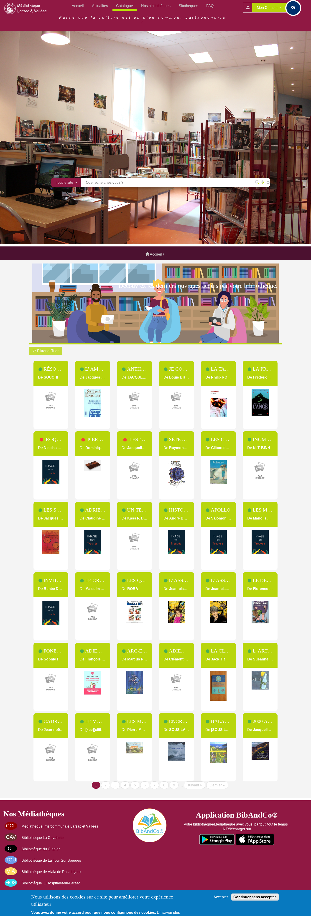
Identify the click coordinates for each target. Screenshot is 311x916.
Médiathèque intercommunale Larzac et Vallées (59, 826)
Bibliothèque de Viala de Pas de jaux (51, 872)
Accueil (78, 6)
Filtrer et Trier (47, 351)
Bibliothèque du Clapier (40, 849)
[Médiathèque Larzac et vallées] (25, 8)
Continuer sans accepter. (255, 897)
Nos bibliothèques (156, 6)
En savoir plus (168, 912)
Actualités (100, 6)
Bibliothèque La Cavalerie (42, 838)
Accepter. (221, 897)
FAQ (210, 6)
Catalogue (124, 6)
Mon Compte (267, 8)
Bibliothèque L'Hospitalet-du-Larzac (50, 883)
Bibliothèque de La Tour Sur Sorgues (51, 860)
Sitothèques (188, 6)
